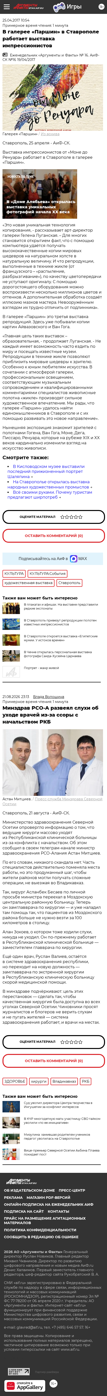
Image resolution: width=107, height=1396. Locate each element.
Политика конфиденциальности (40, 1230)
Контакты (58, 1211)
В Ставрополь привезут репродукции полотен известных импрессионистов (60, 622)
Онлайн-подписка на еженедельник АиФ (48, 1204)
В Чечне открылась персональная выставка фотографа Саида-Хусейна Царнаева (58, 654)
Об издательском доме (29, 1190)
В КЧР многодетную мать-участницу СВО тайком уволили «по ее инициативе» (62, 1121)
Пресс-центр (72, 1190)
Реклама (13, 1197)
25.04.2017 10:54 (15, 20)
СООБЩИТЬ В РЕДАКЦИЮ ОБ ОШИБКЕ (41, 1237)
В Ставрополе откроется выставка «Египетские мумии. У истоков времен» (61, 638)
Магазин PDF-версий (48, 1197)
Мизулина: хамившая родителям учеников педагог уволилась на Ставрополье (57, 1136)
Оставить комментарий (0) (54, 536)
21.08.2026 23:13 (15, 697)
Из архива (50, 134)
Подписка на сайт (24, 1211)
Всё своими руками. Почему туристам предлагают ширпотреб (49, 495)
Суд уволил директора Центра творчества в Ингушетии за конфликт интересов (58, 1105)
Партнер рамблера (47, 1371)
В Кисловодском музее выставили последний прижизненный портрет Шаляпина (46, 471)
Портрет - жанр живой (41, 668)
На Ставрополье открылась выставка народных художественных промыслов (48, 484)
